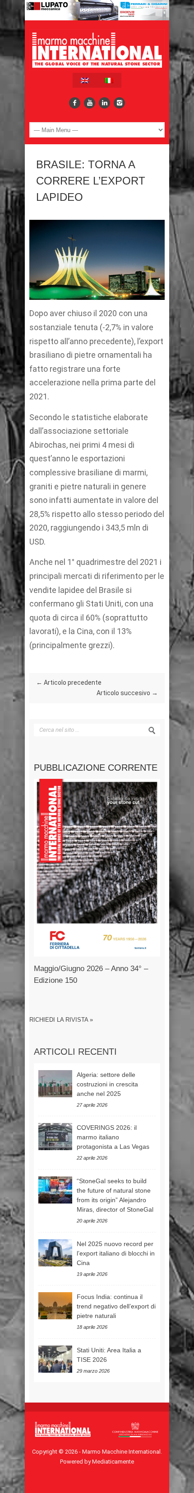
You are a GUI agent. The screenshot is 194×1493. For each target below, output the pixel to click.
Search (152, 730)
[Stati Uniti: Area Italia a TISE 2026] (55, 1359)
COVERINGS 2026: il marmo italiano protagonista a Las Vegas (113, 1137)
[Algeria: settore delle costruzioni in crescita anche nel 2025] (55, 1083)
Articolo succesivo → (127, 693)
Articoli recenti (75, 1052)
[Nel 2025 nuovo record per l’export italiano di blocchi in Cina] (55, 1252)
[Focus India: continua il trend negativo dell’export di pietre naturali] (55, 1305)
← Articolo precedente (69, 682)
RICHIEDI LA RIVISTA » (61, 1019)
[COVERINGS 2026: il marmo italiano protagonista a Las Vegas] (55, 1136)
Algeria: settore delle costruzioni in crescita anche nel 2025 (107, 1084)
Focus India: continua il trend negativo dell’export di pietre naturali (116, 1306)
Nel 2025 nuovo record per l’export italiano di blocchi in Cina (116, 1253)
